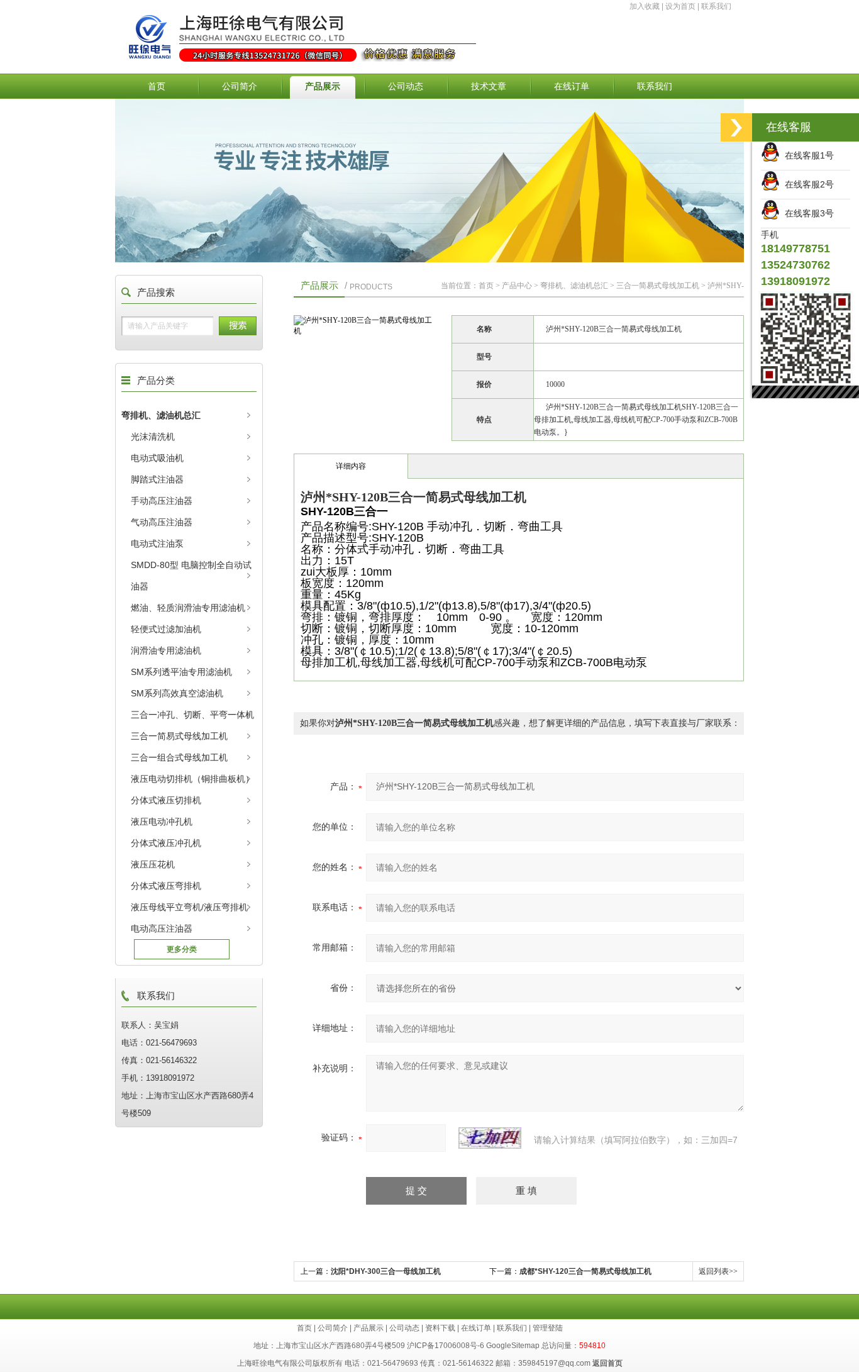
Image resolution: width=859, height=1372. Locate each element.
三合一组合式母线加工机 (179, 757)
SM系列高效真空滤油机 (177, 693)
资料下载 (440, 1328)
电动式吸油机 (157, 458)
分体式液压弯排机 (166, 886)
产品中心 (517, 285)
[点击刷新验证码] (489, 1138)
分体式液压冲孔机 (166, 843)
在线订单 (571, 86)
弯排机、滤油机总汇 (161, 415)
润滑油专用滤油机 (166, 650)
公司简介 (239, 86)
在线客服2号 (807, 184)
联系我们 (716, 6)
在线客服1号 (807, 155)
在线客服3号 (807, 213)
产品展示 (322, 86)
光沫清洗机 (153, 437)
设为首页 (680, 6)
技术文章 (488, 86)
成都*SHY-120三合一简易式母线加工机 (585, 1271)
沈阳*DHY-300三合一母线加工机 (386, 1271)
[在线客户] (736, 127)
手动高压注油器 (161, 501)
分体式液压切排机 (166, 800)
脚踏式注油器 (157, 479)
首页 (156, 86)
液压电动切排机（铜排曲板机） (192, 779)
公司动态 (405, 86)
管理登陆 (548, 1328)
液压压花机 (153, 864)
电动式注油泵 (157, 543)
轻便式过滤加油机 (166, 629)
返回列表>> (718, 1271)
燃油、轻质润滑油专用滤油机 (188, 608)
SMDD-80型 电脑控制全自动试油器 (191, 575)
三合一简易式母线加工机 (179, 736)
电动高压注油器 (161, 928)
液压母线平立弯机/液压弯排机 (189, 907)
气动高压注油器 (161, 522)
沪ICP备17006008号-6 (445, 1345)
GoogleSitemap (513, 1345)
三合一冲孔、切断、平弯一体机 (192, 715)
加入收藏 (644, 6)
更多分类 (182, 949)
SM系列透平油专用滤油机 (181, 672)
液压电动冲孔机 (161, 822)
